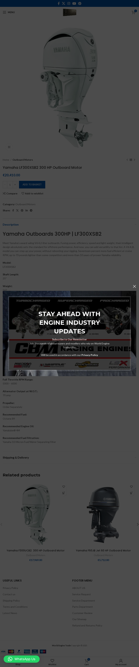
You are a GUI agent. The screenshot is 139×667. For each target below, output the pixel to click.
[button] (22, 659)
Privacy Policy (89, 354)
